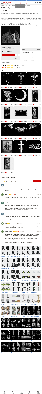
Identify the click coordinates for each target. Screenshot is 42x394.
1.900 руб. (10, 104)
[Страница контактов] (26, 3)
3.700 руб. (10, 121)
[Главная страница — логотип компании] (6, 2)
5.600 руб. (37, 104)
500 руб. (9, 87)
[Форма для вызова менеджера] (20, 3)
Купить (9, 54)
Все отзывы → (37, 181)
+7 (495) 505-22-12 (36, 2)
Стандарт (23, 49)
